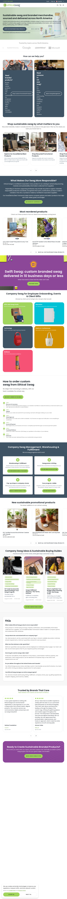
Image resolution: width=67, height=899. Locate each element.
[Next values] (36, 171)
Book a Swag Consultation (33, 756)
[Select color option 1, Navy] (15, 238)
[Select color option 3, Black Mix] (46, 238)
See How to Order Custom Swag (13, 397)
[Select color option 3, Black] (18, 238)
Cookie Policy (12, 890)
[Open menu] (63, 5)
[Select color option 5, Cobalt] (49, 238)
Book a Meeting (35, 29)
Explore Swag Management (53, 93)
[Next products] (36, 252)
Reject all (28, 894)
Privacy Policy (22, 890)
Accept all (11, 894)
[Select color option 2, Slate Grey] (17, 238)
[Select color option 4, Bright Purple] (48, 238)
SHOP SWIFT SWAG (33, 283)
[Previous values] (31, 171)
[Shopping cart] (60, 5)
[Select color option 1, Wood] (17, 529)
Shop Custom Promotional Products (15, 29)
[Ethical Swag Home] (12, 5)
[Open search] (57, 5)
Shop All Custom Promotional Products (51, 252)
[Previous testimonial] (31, 736)
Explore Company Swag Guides (33, 606)
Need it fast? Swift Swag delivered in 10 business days (16, 32)
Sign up (53, 1)
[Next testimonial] (36, 736)
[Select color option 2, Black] (45, 238)
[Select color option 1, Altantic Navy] (44, 238)
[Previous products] (31, 252)
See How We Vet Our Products (34, 201)
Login (47, 1)
